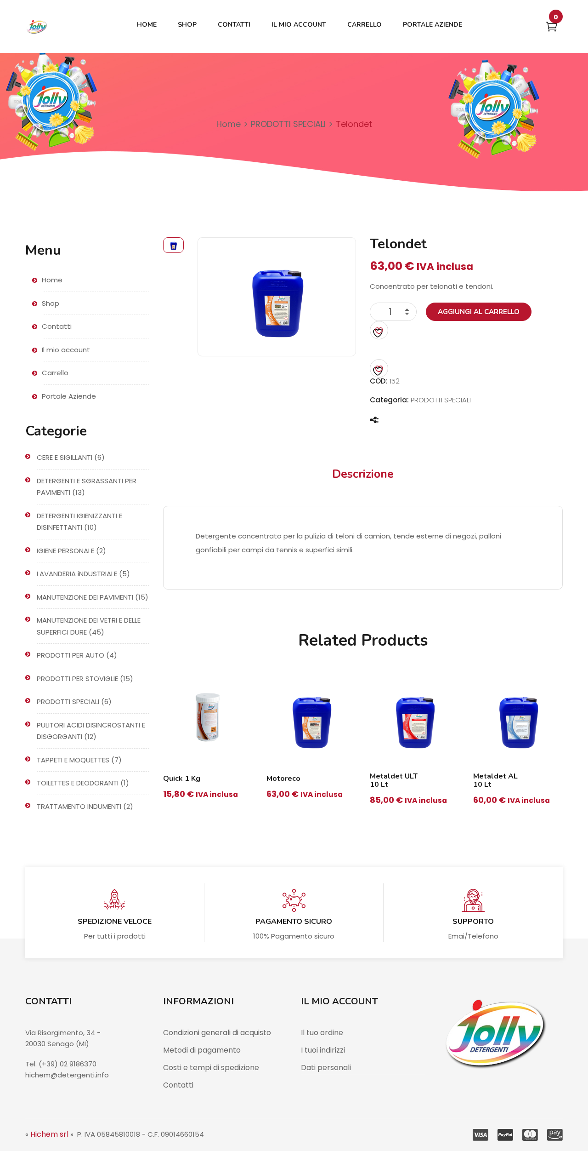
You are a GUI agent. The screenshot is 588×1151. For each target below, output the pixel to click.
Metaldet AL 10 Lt (495, 780)
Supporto (473, 921)
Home (228, 124)
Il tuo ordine (322, 1032)
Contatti (178, 1085)
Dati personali (326, 1067)
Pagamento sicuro (293, 921)
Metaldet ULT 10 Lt (394, 780)
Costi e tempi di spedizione (211, 1067)
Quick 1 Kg (181, 778)
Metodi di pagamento (202, 1050)
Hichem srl (49, 1134)
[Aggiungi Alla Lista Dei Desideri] (379, 330)
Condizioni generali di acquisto (217, 1032)
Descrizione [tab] (363, 474)
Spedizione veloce (115, 921)
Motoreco (283, 778)
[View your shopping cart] (551, 28)
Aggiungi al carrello (479, 311)
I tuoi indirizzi (323, 1050)
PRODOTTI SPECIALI (288, 124)
